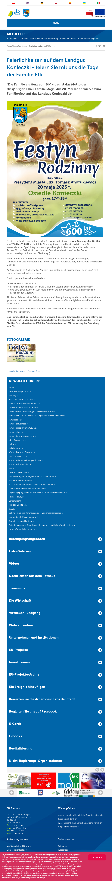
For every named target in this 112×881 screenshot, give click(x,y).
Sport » (12, 509)
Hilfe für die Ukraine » (19, 472)
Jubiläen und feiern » (18, 505)
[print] (104, 46)
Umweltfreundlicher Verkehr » (22, 529)
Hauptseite (12, 38)
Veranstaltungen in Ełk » (20, 391)
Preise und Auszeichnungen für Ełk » (25, 460)
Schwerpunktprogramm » (20, 480)
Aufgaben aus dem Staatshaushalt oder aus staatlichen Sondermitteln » (42, 525)
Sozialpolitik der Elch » (68, 819)
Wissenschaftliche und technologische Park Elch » (81, 823)
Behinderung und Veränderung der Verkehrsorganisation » (36, 513)
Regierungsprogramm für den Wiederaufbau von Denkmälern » (38, 492)
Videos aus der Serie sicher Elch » (24, 403)
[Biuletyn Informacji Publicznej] (89, 13)
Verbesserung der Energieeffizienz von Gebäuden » (32, 476)
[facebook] (96, 46)
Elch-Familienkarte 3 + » (18, 850)
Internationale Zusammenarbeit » (24, 517)
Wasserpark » (64, 850)
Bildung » (13, 395)
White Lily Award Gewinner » (22, 452)
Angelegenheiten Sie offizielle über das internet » (80, 815)
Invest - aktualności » (18, 423)
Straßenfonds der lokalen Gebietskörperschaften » (32, 484)
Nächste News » (35, 371)
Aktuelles (23, 38)
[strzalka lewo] (102, 770)
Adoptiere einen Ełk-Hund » (21, 521)
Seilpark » (62, 846)
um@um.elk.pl (19, 828)
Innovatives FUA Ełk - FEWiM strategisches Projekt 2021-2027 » (37, 415)
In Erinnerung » (16, 448)
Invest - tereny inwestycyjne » (22, 436)
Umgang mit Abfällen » (68, 826)
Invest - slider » (16, 432)
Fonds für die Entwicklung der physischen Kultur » (32, 411)
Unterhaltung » (16, 501)
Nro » (11, 468)
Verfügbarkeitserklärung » (19, 846)
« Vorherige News (17, 371)
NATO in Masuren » (18, 456)
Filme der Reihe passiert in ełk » (23, 407)
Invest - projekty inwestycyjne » (23, 428)
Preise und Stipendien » (20, 464)
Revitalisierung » (16, 496)
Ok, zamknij (97, 857)
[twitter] (99, 46)
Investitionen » (15, 419)
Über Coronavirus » (17, 440)
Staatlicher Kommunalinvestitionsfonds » (27, 488)
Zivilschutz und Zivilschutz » (22, 399)
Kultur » (12, 444)
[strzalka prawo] (97, 770)
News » (12, 387)
